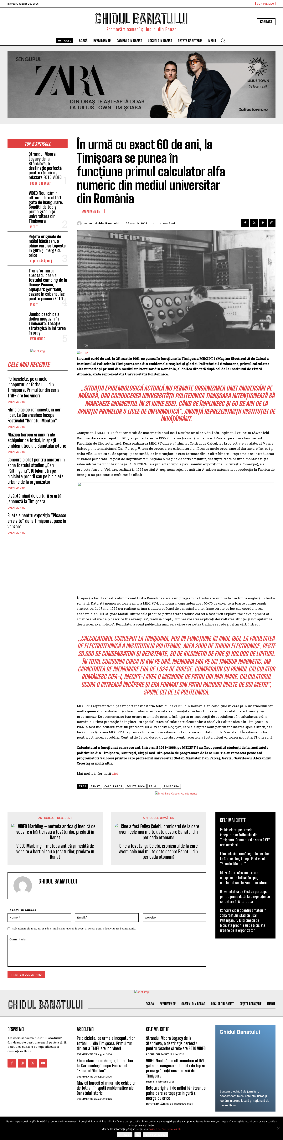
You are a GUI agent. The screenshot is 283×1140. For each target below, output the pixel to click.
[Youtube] (43, 1063)
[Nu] (278, 1128)
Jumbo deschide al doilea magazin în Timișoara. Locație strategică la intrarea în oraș (47, 324)
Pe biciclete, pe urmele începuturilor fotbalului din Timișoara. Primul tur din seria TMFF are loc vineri (33, 387)
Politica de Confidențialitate (165, 1129)
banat (95, 786)
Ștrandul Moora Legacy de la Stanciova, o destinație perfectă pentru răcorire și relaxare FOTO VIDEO (45, 166)
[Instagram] (22, 1063)
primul (154, 786)
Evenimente (37, 338)
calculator (113, 786)
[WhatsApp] (271, 223)
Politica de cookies (155, 1134)
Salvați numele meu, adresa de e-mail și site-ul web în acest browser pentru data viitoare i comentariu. (74, 928)
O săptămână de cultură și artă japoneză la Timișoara (34, 498)
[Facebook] (245, 223)
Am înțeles (124, 1134)
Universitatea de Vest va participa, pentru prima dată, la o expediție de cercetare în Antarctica (245, 896)
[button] (222, 40)
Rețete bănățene (40, 261)
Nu (137, 1134)
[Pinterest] (263, 223)
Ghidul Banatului (107, 223)
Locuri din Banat (40, 183)
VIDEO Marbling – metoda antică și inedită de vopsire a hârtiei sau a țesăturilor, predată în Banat (55, 851)
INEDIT (34, 226)
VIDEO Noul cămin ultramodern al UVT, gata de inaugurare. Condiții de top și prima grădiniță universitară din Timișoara (46, 207)
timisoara (171, 786)
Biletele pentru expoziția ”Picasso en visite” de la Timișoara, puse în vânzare (37, 521)
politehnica (136, 786)
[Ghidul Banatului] (80, 223)
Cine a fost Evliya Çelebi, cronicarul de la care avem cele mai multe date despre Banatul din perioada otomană (158, 851)
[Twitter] (254, 223)
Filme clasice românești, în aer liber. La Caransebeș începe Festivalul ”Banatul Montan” (34, 415)
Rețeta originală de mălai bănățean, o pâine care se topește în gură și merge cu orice (47, 246)
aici (115, 773)
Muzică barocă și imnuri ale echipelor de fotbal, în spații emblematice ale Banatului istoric (37, 440)
